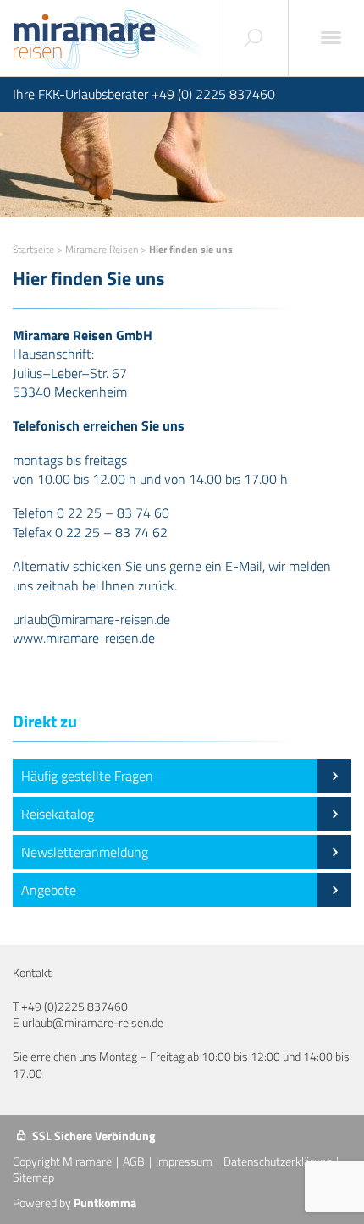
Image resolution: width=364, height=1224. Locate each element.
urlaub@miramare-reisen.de (92, 1022)
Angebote (48, 890)
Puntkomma (105, 1202)
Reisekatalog (57, 814)
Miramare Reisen (101, 249)
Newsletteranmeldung (84, 852)
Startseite (33, 249)
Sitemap (33, 1177)
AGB (134, 1161)
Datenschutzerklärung (277, 1161)
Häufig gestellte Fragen (87, 776)
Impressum (184, 1161)
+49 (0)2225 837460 (74, 1006)
